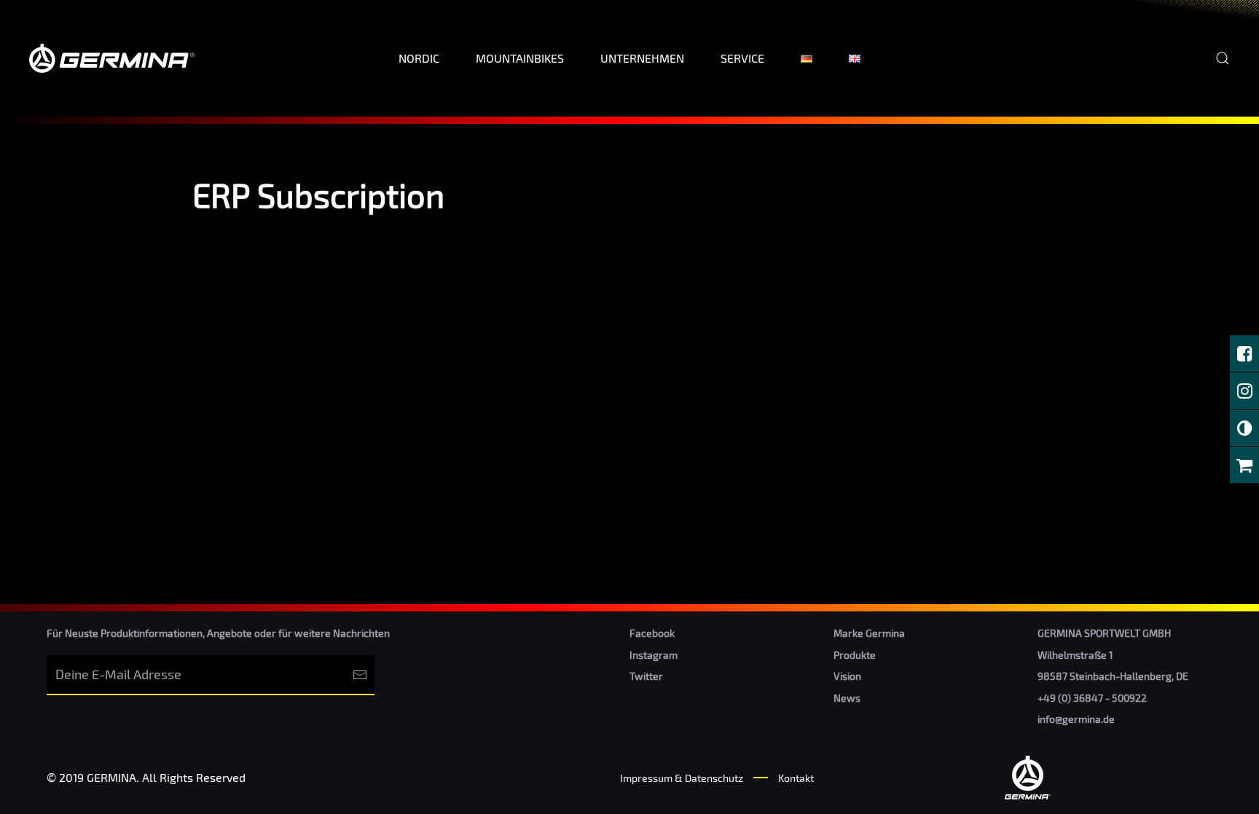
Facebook (652, 633)
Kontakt (796, 778)
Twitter (646, 676)
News (847, 698)
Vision (847, 676)
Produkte (855, 655)
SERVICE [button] (742, 58)
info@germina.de (1076, 719)
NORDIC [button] (419, 58)
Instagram (654, 655)
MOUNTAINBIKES (520, 58)
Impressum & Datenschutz (681, 778)
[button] (1222, 58)
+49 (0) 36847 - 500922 (1092, 698)
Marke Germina (869, 633)
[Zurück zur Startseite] (114, 58)
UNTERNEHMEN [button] (642, 58)
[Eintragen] (359, 675)
